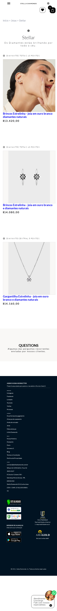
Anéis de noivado (12, 422)
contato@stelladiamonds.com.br (17, 465)
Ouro (8, 445)
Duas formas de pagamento (15, 416)
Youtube (9, 403)
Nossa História (12, 439)
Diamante (10, 442)
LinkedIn (10, 399)
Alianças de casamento (14, 419)
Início (5, 20)
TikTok (9, 406)
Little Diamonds (12, 432)
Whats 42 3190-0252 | (14, 468)
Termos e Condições (13, 455)
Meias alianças (11, 429)
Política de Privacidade (14, 458)
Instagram (10, 393)
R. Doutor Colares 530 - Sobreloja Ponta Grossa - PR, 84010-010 (16, 478)
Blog (8, 452)
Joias (14, 20)
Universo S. (10, 448)
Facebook (10, 396)
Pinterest (10, 409)
